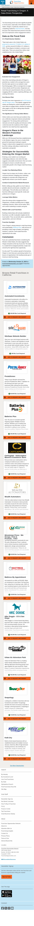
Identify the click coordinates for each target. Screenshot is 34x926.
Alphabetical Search (7, 784)
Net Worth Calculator (7, 801)
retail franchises (19, 28)
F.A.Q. (3, 806)
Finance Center (5, 809)
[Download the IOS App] (17, 892)
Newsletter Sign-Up (7, 799)
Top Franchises (5, 811)
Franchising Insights (7, 831)
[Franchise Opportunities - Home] (17, 2)
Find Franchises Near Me (8, 786)
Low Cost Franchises (7, 779)
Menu (3, 1)
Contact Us (4, 833)
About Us (4, 826)
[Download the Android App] (17, 895)
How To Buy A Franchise (8, 804)
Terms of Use (5, 838)
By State (3, 782)
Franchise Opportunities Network (10, 823)
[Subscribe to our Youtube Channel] (12, 909)
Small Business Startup (8, 813)
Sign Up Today (6, 876)
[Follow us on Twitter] (6, 909)
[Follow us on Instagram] (9, 909)
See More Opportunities (17, 765)
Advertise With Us (6, 828)
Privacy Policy (5, 836)
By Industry (4, 774)
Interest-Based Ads (6, 841)
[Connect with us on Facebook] (3, 909)
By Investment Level (7, 777)
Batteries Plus (17, 227)
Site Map (3, 789)
